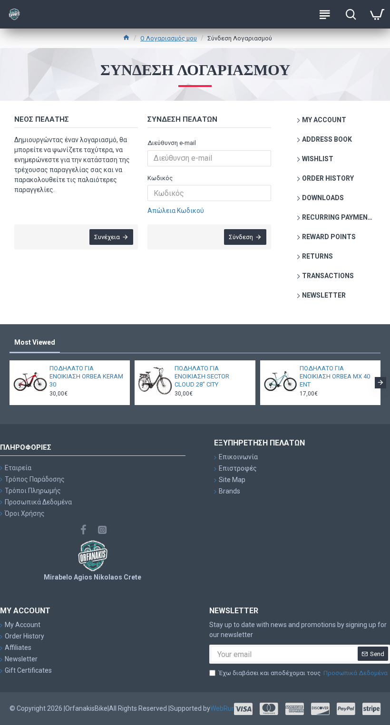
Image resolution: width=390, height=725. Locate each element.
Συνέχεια (107, 237)
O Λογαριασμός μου (168, 38)
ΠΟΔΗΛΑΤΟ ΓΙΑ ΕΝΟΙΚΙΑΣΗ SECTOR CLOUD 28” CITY (202, 376)
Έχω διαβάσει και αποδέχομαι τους (303, 673)
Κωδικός (160, 178)
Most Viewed (34, 342)
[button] (9, 382)
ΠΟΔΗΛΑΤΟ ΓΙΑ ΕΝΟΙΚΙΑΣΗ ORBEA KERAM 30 (86, 376)
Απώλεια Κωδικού (175, 210)
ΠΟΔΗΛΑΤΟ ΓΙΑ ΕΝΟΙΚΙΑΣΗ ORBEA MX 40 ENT (335, 376)
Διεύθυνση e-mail (171, 142)
